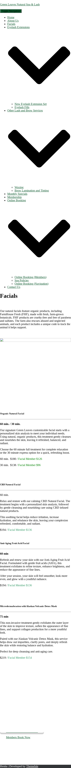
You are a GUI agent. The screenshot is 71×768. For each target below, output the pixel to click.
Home (10, 17)
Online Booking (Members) (30, 277)
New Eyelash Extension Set (31, 104)
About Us (13, 20)
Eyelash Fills (22, 107)
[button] (39, 100)
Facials (11, 23)
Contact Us (13, 287)
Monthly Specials (17, 193)
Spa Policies (22, 280)
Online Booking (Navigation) (31, 283)
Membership (14, 197)
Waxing (19, 187)
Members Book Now (18, 737)
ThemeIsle (32, 766)
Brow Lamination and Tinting (32, 190)
